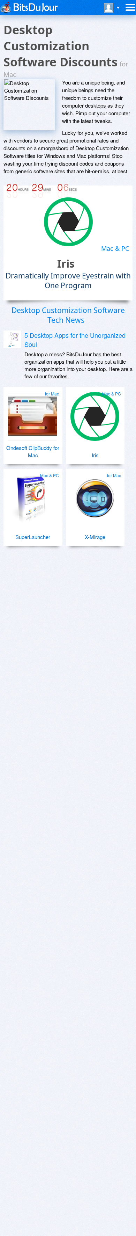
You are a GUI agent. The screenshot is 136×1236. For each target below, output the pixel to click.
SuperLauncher (32, 536)
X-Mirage (95, 536)
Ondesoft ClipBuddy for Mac (32, 451)
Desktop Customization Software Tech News (68, 315)
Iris (66, 263)
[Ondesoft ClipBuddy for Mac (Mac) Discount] (32, 413)
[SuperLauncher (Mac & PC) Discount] (32, 495)
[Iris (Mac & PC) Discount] (95, 413)
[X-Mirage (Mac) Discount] (95, 495)
